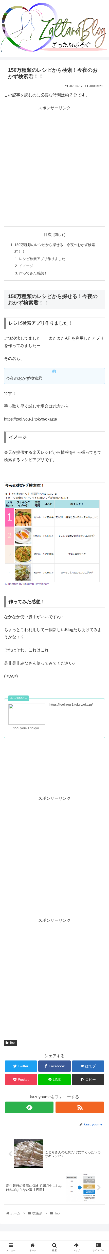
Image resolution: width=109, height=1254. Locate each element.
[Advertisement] (54, 166)
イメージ (26, 266)
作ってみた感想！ (33, 273)
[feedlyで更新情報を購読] (29, 1107)
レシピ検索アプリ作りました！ (44, 259)
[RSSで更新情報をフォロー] (80, 1107)
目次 (48, 234)
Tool (12, 1042)
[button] (98, 738)
